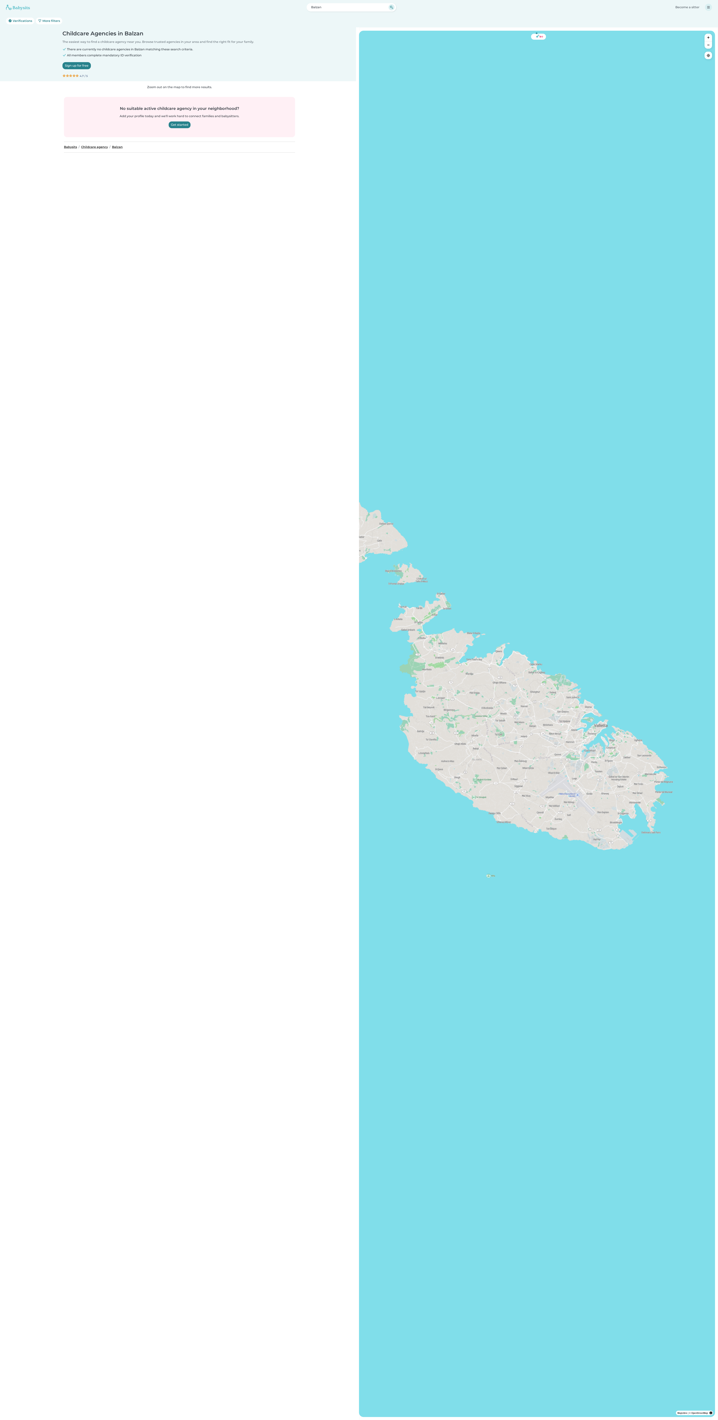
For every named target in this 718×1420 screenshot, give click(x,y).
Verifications (22, 21)
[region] (537, 724)
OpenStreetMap (699, 1413)
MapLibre (682, 1413)
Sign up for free (76, 65)
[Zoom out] (708, 45)
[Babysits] (18, 7)
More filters (51, 21)
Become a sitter (687, 7)
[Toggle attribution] (711, 1413)
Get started (179, 125)
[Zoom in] (708, 37)
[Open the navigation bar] (708, 7)
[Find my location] (708, 55)
